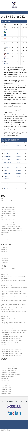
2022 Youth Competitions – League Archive (12, 349)
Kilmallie (8, 35)
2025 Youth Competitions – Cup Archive (11, 338)
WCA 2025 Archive (6, 385)
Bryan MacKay (7, 150)
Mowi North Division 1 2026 (8, 209)
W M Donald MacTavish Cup (8, 224)
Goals (25, 142)
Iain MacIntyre (7, 162)
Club (5, 24)
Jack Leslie (6, 170)
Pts (26, 24)
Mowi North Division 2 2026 (8, 213)
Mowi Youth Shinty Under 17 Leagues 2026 (12, 270)
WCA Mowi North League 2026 (9, 370)
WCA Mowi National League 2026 (9, 368)
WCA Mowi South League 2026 (9, 372)
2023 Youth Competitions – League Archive (12, 344)
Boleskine (8, 47)
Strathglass (18, 156)
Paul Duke (6, 165)
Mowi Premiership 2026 (7, 205)
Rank (2, 142)
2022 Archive (5, 254)
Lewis (7, 32)
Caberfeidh (18, 145)
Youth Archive (5, 334)
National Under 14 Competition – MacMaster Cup (13, 332)
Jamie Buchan (7, 183)
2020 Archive (5, 258)
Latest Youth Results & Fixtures (9, 268)
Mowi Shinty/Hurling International (10, 239)
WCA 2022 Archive (6, 391)
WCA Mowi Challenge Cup (8, 376)
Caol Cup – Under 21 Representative (10, 241)
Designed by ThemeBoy (5, 430)
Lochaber (8, 53)
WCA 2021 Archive (6, 393)
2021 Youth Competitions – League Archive (12, 353)
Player (5, 142)
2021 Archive (5, 256)
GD (23, 24)
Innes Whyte (7, 188)
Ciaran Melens (7, 156)
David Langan (7, 159)
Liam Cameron (7, 181)
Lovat (18, 153)
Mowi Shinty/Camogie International (10, 383)
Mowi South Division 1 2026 (8, 211)
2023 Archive (5, 251)
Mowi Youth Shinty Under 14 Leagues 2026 (12, 291)
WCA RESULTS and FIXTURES (9, 361)
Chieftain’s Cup (5, 232)
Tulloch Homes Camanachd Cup (9, 219)
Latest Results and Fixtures (8, 200)
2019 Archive (5, 260)
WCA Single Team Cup (7, 380)
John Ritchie (7, 167)
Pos (2, 24)
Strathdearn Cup (6, 236)
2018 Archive (5, 262)
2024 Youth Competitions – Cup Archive (11, 342)
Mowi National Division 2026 (8, 207)
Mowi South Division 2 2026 (8, 215)
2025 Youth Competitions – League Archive (12, 336)
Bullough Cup (5, 234)
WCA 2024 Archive (6, 387)
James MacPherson (8, 153)
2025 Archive (5, 247)
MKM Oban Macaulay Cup (8, 222)
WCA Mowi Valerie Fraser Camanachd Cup (11, 374)
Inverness (8, 50)
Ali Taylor (6, 145)
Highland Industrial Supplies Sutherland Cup (12, 230)
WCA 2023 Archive (6, 389)
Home (3, 198)
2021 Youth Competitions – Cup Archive (11, 355)
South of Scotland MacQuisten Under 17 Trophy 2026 (14, 330)
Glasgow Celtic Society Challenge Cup (11, 226)
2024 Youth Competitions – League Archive (12, 340)
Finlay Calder (7, 173)
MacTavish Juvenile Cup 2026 (9, 328)
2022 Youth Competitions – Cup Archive (11, 351)
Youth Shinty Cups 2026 (7, 326)
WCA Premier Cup (6, 378)
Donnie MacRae (7, 148)
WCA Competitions (6, 364)
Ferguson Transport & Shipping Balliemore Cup (12, 228)
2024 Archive (5, 249)
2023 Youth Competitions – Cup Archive (11, 347)
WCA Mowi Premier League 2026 (9, 366)
